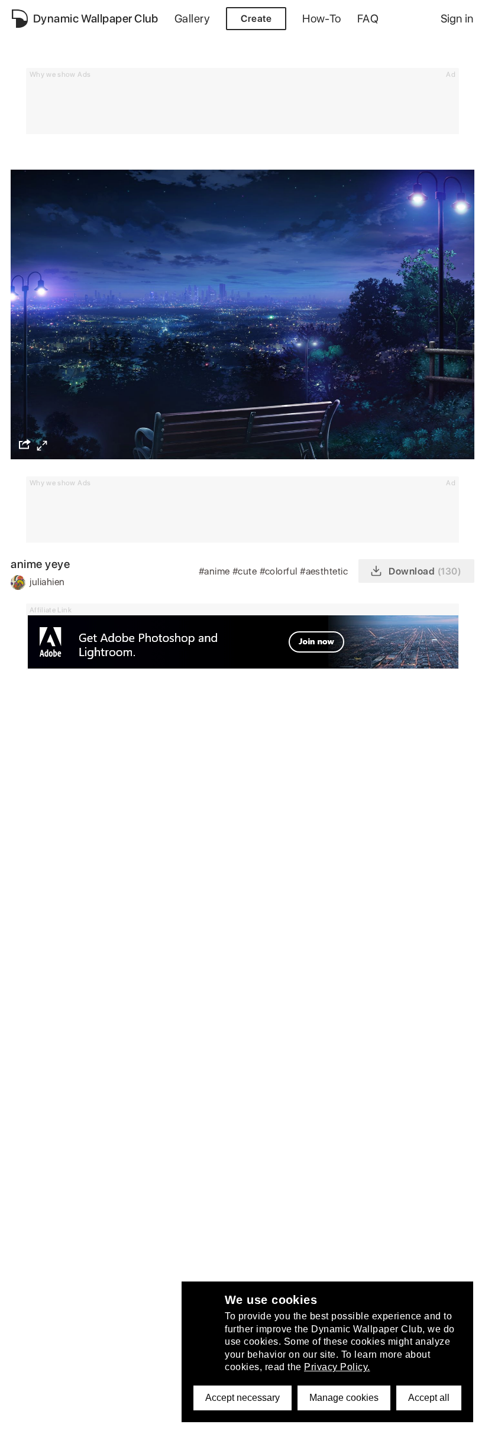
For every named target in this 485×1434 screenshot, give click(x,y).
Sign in (457, 18)
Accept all (429, 1398)
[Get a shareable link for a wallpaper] (25, 444)
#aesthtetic (325, 571)
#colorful (280, 571)
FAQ (368, 18)
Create (256, 18)
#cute (246, 571)
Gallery (192, 18)
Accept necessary (242, 1398)
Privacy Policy (41, 1326)
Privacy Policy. (337, 1367)
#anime (215, 571)
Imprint (27, 1375)
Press (24, 1392)
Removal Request (50, 1359)
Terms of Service (47, 1343)
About (25, 1310)
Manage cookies (344, 1398)
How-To (321, 18)
